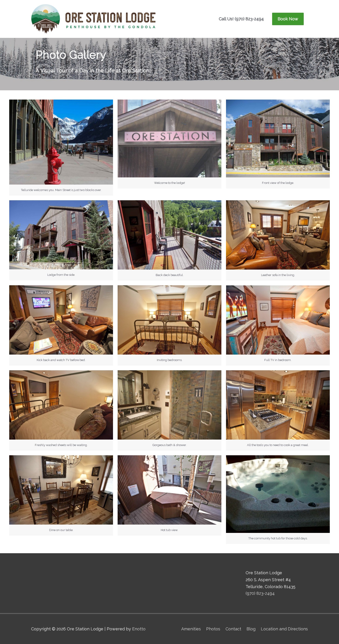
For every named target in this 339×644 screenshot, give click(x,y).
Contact (233, 628)
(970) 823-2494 (260, 593)
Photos (213, 628)
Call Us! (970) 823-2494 (241, 18)
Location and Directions (284, 628)
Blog (251, 628)
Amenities (191, 628)
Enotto (139, 628)
